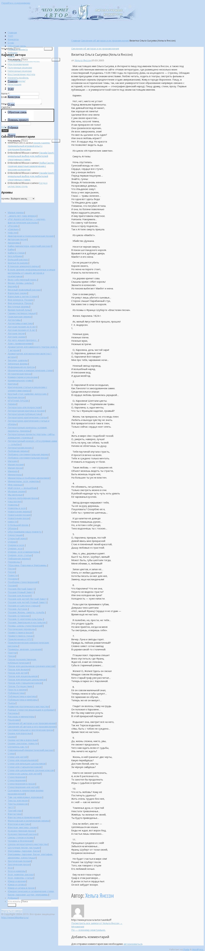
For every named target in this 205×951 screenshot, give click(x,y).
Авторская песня (17, 239)
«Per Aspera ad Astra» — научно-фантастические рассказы (27, 220)
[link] (11, 56)
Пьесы (11, 703)
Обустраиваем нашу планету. (25, 531)
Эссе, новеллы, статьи (20, 877)
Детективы (14, 319)
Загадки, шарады (18, 360)
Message (6, 103)
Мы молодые (15, 494)
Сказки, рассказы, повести (23, 743)
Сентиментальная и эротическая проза (30, 729)
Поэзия (12, 585)
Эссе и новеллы (16, 871)
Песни (11, 568)
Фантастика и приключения (23, 817)
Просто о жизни (17, 689)
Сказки (11, 736)
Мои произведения (18, 64)
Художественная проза (21, 830)
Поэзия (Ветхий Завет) (21, 588)
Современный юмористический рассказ (30, 750)
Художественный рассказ (22, 834)
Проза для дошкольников (23, 676)
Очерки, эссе (15, 548)
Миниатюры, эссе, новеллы (23, 481)
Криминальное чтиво (20, 380)
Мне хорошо (15, 484)
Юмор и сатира (16, 884)
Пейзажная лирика (18, 558)
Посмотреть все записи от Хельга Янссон (96, 923)
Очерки (12, 541)
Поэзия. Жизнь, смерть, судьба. (26, 612)
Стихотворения (17, 780)
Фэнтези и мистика (19, 824)
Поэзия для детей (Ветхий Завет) (27, 598)
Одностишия (15, 535)
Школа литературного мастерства (27, 844)
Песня (11, 572)
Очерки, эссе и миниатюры (23, 551)
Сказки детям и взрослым (22, 740)
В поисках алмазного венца (23, 266)
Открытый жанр (17, 538)
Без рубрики (15, 256)
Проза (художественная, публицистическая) (22, 661)
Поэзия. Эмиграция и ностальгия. (27, 622)
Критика (12, 383)
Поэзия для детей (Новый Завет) (27, 602)
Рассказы (13, 713)
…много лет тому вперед (22, 215)
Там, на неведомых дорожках (25, 797)
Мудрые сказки (16, 491)
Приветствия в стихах (20, 635)
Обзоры (12, 528)
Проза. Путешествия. (20, 686)
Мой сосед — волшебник (22, 488)
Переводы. (14, 561)
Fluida (186, 949)
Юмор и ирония (17, 881)
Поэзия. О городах (18, 615)
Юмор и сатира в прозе (21, 887)
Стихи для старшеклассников (24, 766)
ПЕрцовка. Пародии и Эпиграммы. (27, 565)
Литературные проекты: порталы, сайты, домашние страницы (31, 436)
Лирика (12, 403)
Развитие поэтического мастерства (28, 706)
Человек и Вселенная (20, 840)
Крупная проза (16, 397)
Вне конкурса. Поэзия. (20, 299)
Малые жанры (16, 212)
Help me (12, 232)
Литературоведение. (20, 447)
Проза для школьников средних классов (31, 666)
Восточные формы (18, 306)
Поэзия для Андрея (19, 595)
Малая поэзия (16, 464)
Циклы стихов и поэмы (21, 837)
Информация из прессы (21, 367)
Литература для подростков (24, 407)
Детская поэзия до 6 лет (22, 326)
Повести (13, 575)
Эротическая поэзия (19, 861)
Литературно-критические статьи (27, 417)
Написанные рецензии (20, 71)
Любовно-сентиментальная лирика (28, 454)
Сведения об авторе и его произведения (31, 726)
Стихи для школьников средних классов (31, 770)
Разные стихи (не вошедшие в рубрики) (31, 709)
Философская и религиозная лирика (28, 820)
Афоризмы (14, 242)
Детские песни (16, 333)
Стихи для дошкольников (22, 760)
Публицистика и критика (22, 696)
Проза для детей (18, 672)
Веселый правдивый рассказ (24, 289)
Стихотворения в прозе (21, 783)
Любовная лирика (18, 451)
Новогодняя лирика (19, 511)
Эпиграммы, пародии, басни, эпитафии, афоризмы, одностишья (30, 856)
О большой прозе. (18, 524)
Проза (11, 656)
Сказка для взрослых (20, 733)
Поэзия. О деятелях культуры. (25, 619)
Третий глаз (15, 810)
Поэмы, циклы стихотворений (25, 625)
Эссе (10, 867)
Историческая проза (19, 373)
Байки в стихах (16, 252)
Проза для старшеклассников (25, 682)
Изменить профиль (18, 77)
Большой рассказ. (18, 259)
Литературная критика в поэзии (26, 410)
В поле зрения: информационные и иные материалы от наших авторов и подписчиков (31, 273)
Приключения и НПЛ (20, 639)
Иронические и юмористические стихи (30, 370)
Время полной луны (19, 309)
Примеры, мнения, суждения (24, 649)
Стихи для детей (17, 756)
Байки (11, 249)
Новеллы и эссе (17, 508)
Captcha (6, 107)
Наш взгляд (14, 501)
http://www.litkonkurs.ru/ (15, 917)
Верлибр (13, 286)
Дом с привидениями (20, 343)
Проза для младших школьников (27, 679)
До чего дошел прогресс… (23, 340)
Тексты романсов (18, 803)
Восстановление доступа (21, 74)
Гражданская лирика (19, 316)
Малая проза (15, 467)
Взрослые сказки (17, 293)
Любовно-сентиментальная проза (27, 457)
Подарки (13, 578)
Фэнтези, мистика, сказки (22, 827)
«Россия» (13, 225)
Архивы (5, 198)
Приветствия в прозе (20, 632)
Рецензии (13, 719)
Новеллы (13, 504)
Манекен (13, 471)
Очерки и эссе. (16, 545)
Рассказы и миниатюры (21, 716)
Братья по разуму (18, 262)
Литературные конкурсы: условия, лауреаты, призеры (27, 429)
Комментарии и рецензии (23, 377)
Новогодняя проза (18, 518)
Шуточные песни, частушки (24, 847)
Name (5, 93)
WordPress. (198, 949)
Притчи (12, 652)
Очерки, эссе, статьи (20, 555)
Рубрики (12, 897)
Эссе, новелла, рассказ (20, 874)
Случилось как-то (18, 746)
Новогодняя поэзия (19, 514)
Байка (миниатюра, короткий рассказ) (29, 246)
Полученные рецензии (20, 67)
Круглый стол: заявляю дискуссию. (27, 393)
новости (12, 521)
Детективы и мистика (20, 323)
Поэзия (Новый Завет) (21, 592)
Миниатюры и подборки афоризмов (28, 477)
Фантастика (14, 813)
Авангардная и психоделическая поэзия (31, 235)
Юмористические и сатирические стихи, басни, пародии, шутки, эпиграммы (31, 893)
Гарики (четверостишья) (22, 313)
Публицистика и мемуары (22, 699)
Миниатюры (15, 474)
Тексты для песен (18, 800)
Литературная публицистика (24, 414)
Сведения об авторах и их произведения (105, 40)
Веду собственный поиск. (22, 279)
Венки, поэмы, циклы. (20, 283)
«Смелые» (13, 229)
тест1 (11, 807)
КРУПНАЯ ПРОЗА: (18, 400)
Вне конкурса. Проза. (20, 303)
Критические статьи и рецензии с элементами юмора (27, 388)
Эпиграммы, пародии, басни (24, 850)
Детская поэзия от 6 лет (22, 330)
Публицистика (16, 692)
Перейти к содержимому (15, 2)
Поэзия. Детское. (18, 608)
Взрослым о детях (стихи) (23, 296)
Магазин (12, 461)
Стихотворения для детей (23, 787)
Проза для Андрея (18, 669)
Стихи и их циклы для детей (24, 773)
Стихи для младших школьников (26, 763)
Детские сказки (16, 336)
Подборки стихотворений (23, 582)
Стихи (11, 753)
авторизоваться (133, 943)
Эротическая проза (19, 864)
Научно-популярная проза (23, 498)
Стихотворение (17, 776)
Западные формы (18, 363)
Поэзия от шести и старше (23, 605)
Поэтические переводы (21, 629)
